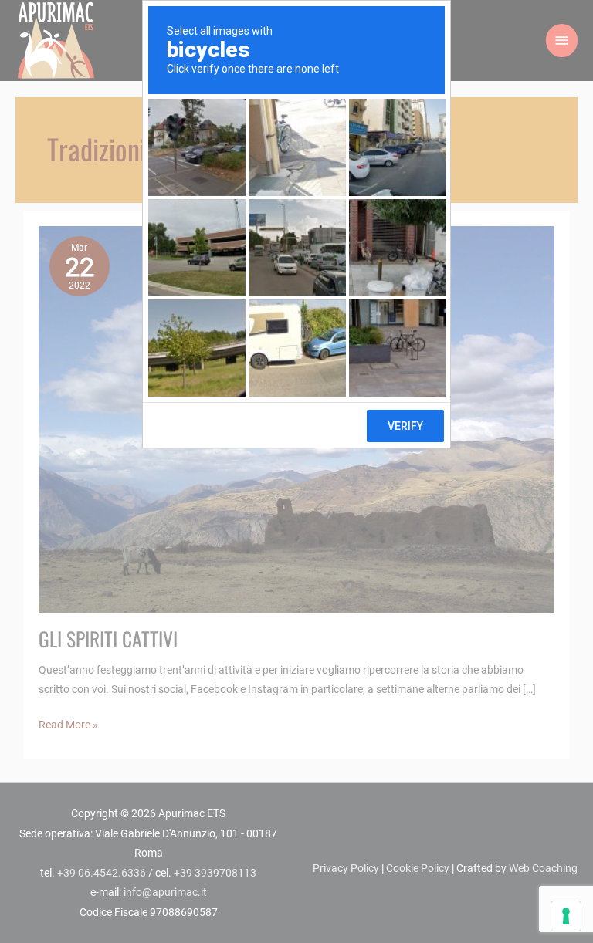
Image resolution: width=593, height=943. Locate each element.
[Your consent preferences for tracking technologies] (566, 916)
